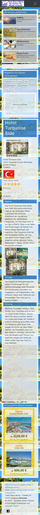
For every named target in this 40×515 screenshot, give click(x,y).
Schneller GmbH (12, 506)
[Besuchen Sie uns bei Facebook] (8, 511)
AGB (7, 485)
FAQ (25, 490)
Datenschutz (26, 485)
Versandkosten (11, 487)
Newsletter (10, 493)
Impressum (14, 485)
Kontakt (31, 490)
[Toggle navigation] (35, 3)
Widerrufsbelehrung (13, 490)
